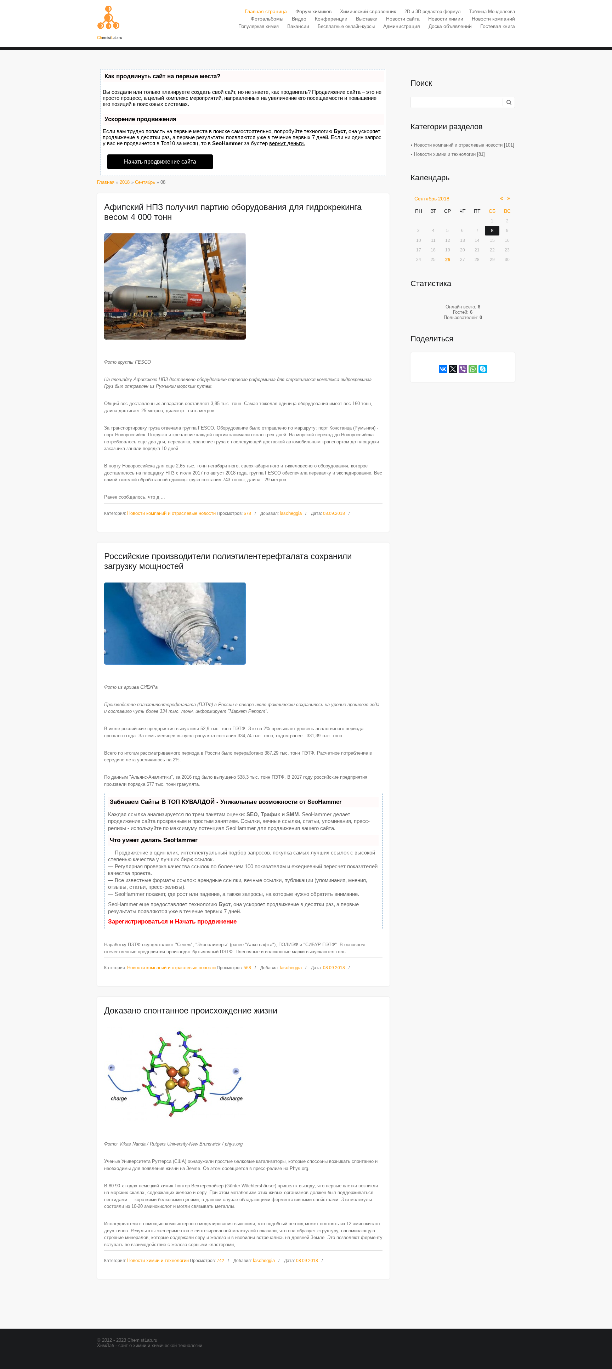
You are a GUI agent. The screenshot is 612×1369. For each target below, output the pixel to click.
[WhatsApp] (473, 369)
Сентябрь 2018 (431, 198)
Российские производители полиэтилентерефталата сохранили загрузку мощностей (228, 561)
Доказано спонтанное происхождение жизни (190, 1010)
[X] (453, 369)
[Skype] (482, 369)
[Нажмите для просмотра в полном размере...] (243, 286)
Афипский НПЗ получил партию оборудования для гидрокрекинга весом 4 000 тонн (233, 212)
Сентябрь (145, 182)
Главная (105, 182)
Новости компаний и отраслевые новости (171, 513)
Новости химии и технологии (158, 1260)
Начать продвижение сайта (160, 162)
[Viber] (463, 369)
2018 (125, 182)
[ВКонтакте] (443, 369)
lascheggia (291, 513)
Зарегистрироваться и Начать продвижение (172, 921)
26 (447, 259)
